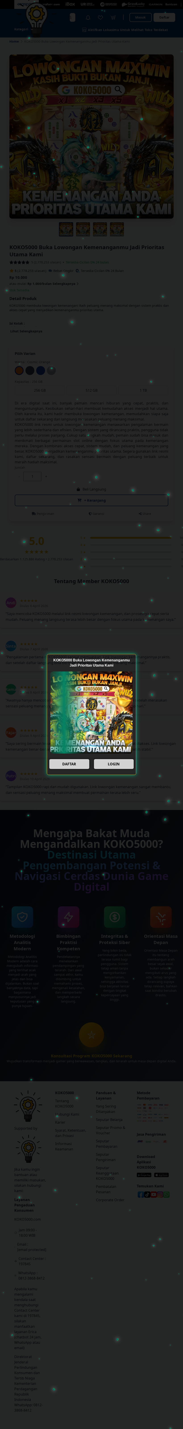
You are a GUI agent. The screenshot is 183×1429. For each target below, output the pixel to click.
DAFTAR (69, 764)
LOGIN (114, 764)
